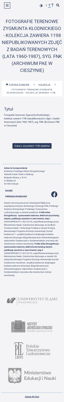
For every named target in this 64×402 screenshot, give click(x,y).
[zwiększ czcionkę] (52, 5)
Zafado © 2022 (32, 396)
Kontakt (9, 190)
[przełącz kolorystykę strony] (41, 5)
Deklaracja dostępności (16, 196)
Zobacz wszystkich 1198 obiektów (32, 146)
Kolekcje (44, 84)
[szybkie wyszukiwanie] (57, 5)
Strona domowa (19, 84)
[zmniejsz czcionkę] (46, 6)
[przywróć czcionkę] (49, 6)
